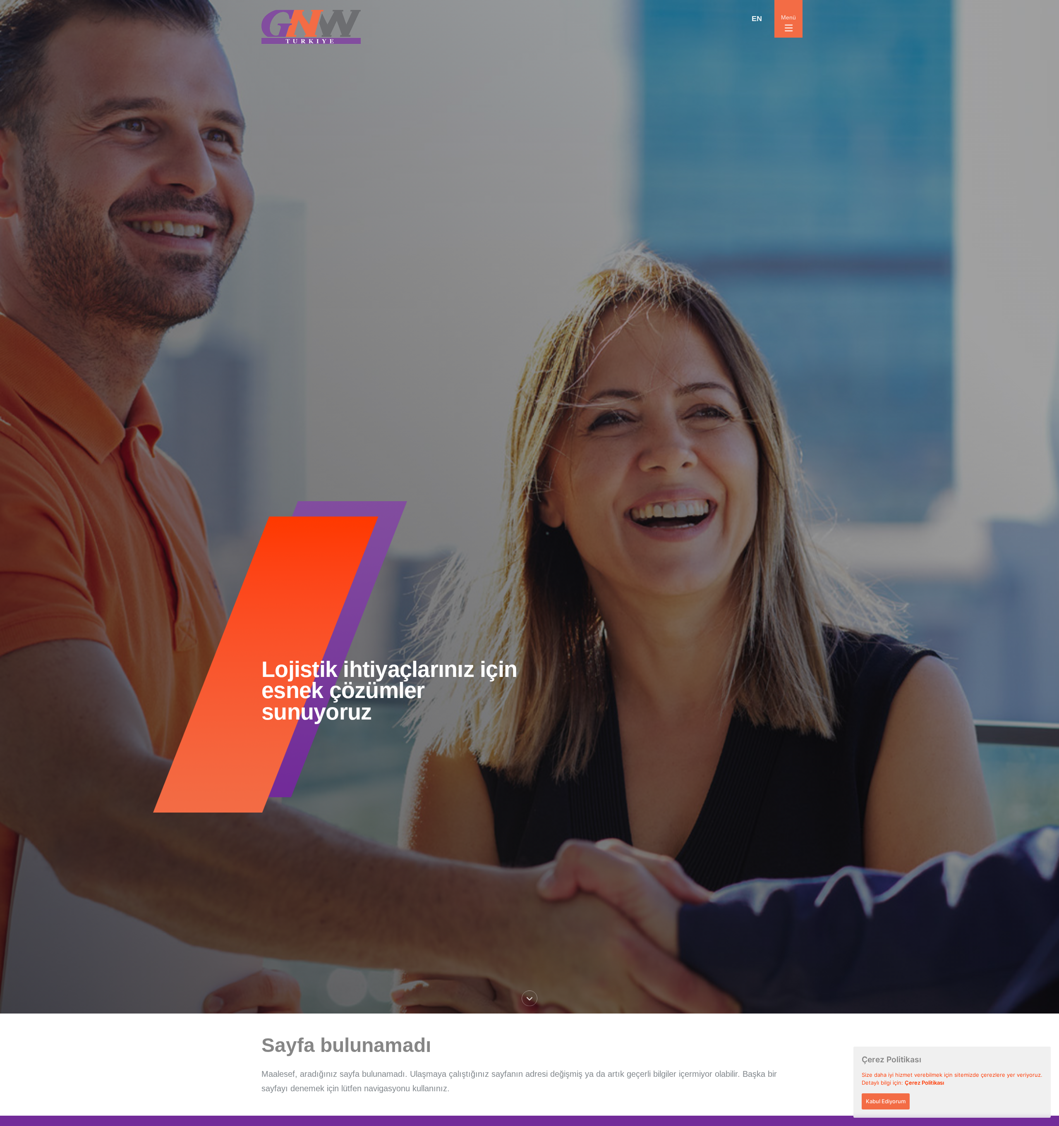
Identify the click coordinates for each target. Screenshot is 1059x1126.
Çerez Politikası (924, 1082)
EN (757, 18)
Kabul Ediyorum (886, 1101)
